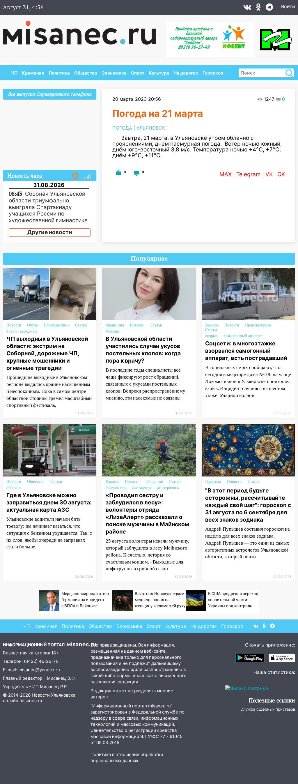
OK (281, 174)
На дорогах (185, 73)
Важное (212, 325)
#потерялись (168, 487)
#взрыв (211, 336)
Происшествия (56, 325)
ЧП (14, 73)
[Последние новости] (75, 175)
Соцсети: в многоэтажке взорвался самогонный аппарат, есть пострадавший (246, 350)
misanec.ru (30, 700)
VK (269, 174)
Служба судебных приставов (267, 709)
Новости (13, 325)
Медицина (115, 325)
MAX (225, 174)
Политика (59, 73)
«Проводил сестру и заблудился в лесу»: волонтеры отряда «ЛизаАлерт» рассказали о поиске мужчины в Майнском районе (147, 513)
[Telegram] (269, 8)
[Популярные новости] (87, 175)
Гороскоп (213, 73)
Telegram (248, 174)
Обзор (32, 325)
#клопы (112, 331)
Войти (288, 6)
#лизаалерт (141, 487)
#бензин (13, 487)
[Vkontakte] (247, 8)
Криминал (33, 73)
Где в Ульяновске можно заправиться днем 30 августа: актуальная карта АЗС (49, 502)
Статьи (81, 325)
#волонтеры (116, 487)
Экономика (114, 73)
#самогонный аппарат (243, 336)
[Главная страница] (83, 30)
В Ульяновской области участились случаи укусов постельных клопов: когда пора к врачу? (143, 349)
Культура (159, 73)
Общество (85, 73)
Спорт (137, 73)
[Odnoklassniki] (258, 8)
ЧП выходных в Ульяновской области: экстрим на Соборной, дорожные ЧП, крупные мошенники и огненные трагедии (47, 353)
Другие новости (49, 232)
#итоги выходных (21, 331)
